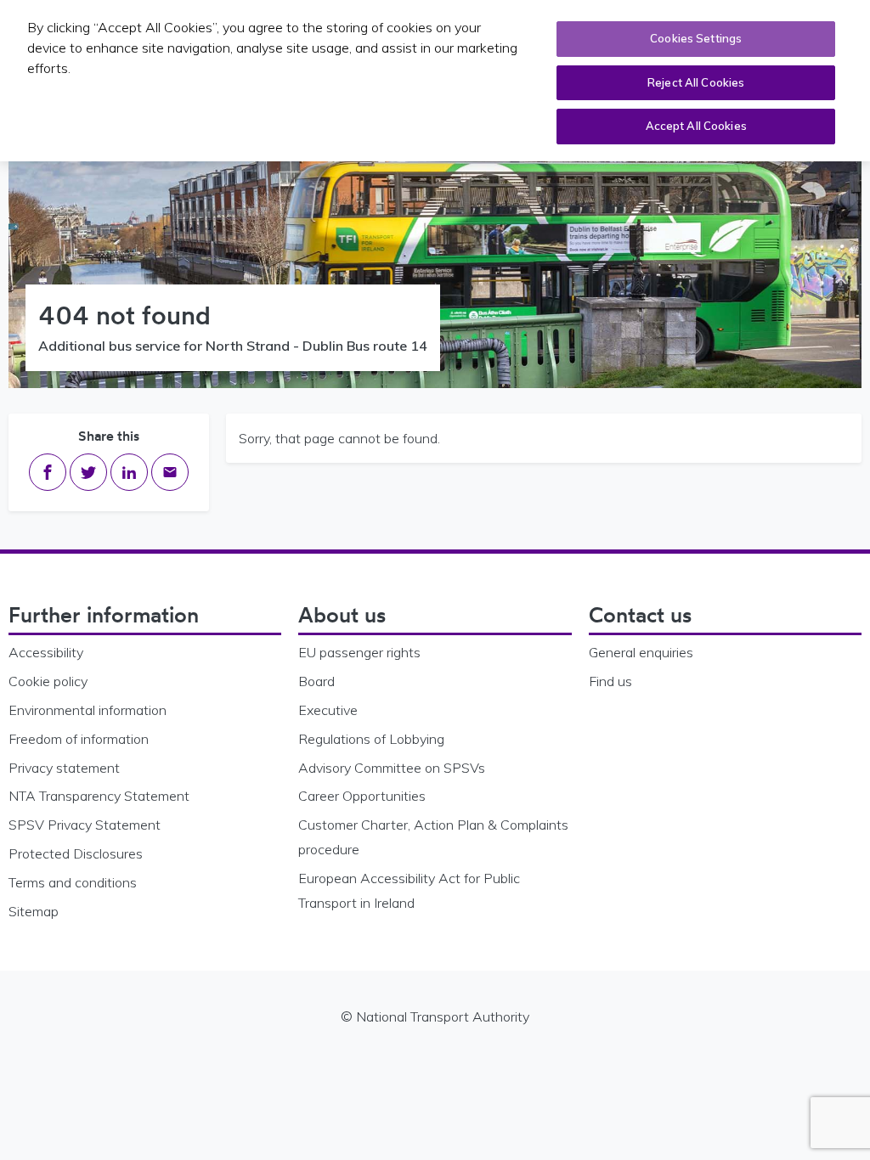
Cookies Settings (696, 38)
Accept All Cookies (696, 125)
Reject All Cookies (695, 82)
